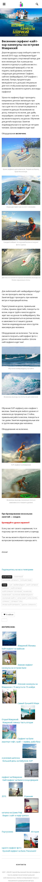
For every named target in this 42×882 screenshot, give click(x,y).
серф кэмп (21, 598)
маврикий (6, 595)
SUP (10, 585)
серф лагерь (32, 598)
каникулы (27, 592)
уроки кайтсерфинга (11, 605)
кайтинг (5, 588)
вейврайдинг (19, 585)
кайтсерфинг (16, 588)
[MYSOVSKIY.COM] (21, 4)
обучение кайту (9, 598)
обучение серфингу (10, 580)
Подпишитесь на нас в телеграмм (17, 569)
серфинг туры (17, 601)
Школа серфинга (29, 605)
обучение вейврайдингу (22, 595)
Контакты (21, 865)
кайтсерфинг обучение (12, 592)
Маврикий (18, 577)
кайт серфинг (32, 585)
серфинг (5, 601)
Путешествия (26, 580)
